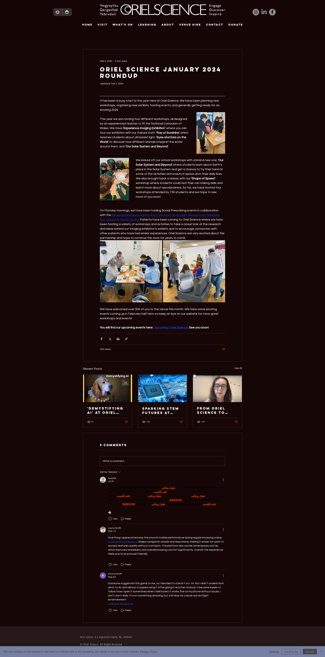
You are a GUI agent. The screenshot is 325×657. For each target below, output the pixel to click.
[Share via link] (126, 338)
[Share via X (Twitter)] (109, 338)
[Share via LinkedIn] (118, 338)
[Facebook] (272, 12)
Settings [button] (274, 651)
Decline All (291, 652)
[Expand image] (131, 271)
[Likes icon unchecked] (110, 519)
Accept (310, 652)
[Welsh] (67, 12)
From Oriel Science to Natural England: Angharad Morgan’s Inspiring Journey (211, 410)
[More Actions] (223, 480)
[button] (241, 12)
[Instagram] (256, 12)
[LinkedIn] (264, 12)
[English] (57, 12)
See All (238, 368)
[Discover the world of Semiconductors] (162, 388)
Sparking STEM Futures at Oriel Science (160, 410)
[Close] (321, 651)
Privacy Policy (148, 651)
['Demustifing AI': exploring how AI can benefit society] (107, 388)
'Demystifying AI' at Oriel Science (105, 410)
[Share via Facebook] (101, 338)
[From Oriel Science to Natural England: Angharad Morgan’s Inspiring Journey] (217, 388)
